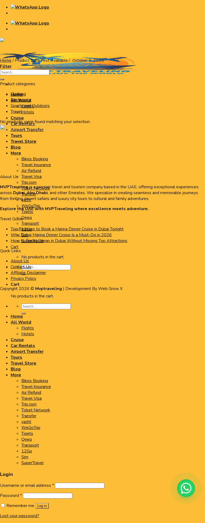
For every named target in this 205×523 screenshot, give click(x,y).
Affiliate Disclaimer (28, 273)
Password (11, 496)
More (16, 375)
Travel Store (23, 363)
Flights (27, 328)
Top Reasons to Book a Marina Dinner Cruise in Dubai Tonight (67, 229)
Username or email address (27, 485)
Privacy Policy (23, 278)
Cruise (17, 118)
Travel (16, 112)
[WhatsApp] (186, 488)
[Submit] (23, 313)
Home (5, 60)
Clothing (18, 94)
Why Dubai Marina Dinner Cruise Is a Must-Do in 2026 (61, 235)
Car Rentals (23, 346)
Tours (16, 357)
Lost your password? (19, 516)
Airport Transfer (27, 351)
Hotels (27, 112)
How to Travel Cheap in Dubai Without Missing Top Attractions (69, 241)
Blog (16, 369)
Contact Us (21, 267)
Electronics (21, 100)
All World (21, 322)
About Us (20, 261)
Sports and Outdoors (30, 106)
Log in (42, 506)
